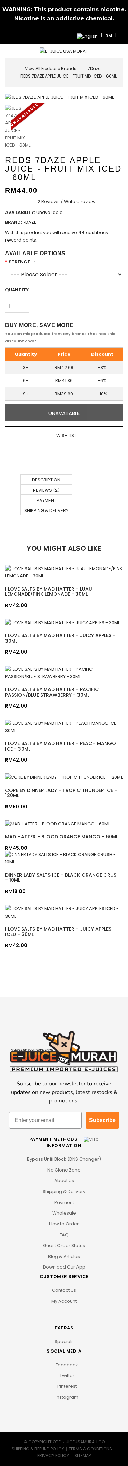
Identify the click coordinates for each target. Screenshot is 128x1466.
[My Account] (121, 35)
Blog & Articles (64, 1256)
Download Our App (64, 1267)
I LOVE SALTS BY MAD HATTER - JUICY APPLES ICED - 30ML (58, 931)
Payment (46, 500)
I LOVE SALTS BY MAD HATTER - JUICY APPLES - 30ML (60, 638)
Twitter (66, 1375)
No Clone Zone (64, 1170)
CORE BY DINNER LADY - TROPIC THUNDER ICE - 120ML (61, 793)
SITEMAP (82, 1455)
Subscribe (102, 1120)
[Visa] (91, 1139)
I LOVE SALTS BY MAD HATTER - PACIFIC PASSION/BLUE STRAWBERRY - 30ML (52, 692)
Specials (64, 1341)
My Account (64, 1301)
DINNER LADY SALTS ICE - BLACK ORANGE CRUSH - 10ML (62, 877)
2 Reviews (49, 201)
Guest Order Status (64, 1245)
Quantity (17, 290)
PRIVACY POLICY (53, 1455)
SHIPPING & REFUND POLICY (38, 1449)
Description (46, 480)
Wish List (65, 435)
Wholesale (64, 1213)
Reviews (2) (46, 490)
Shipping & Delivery (46, 510)
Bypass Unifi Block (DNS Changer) (64, 1159)
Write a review (80, 201)
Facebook (66, 1364)
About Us (64, 1180)
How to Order (64, 1224)
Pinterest (66, 1386)
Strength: (22, 262)
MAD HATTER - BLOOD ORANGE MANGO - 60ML (61, 836)
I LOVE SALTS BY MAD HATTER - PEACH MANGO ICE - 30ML (60, 746)
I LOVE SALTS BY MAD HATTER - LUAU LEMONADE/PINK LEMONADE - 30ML (48, 592)
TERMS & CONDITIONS (90, 1449)
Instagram (67, 1397)
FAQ (64, 1235)
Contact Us (64, 1290)
